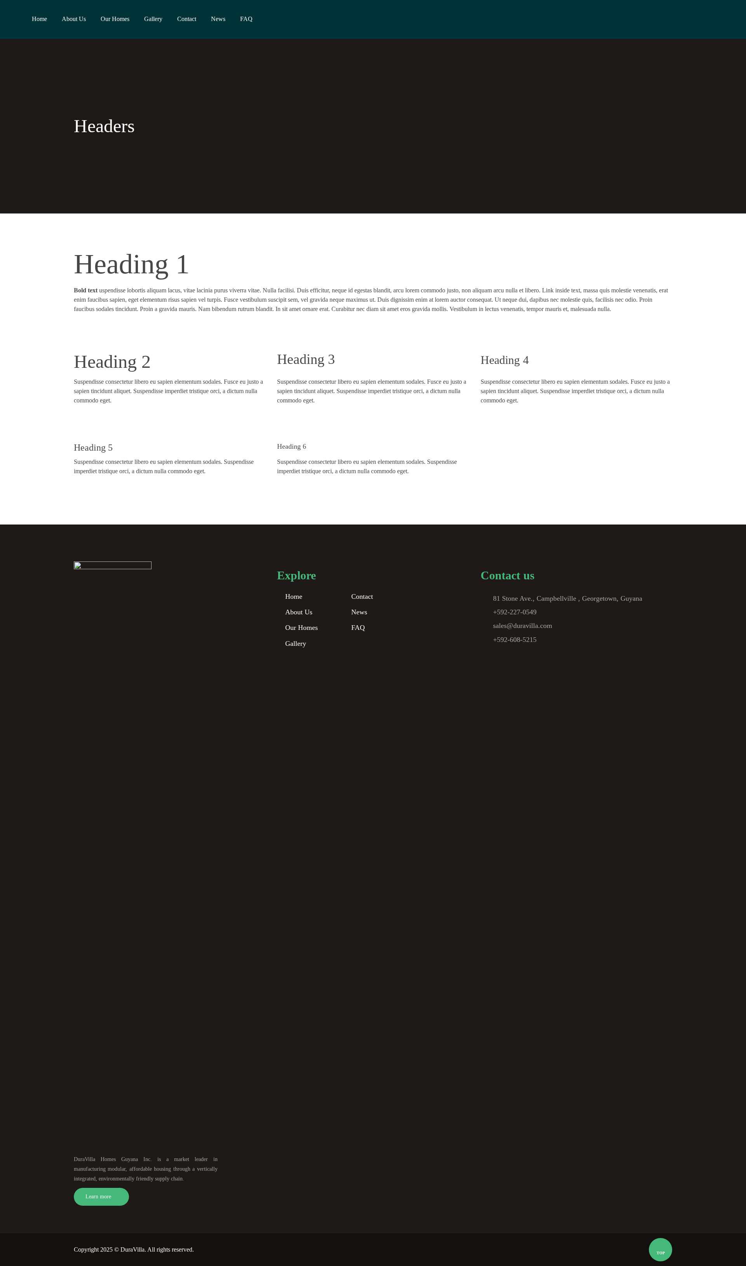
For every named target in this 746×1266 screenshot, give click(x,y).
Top (661, 1253)
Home (293, 596)
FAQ (358, 627)
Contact (362, 596)
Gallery (295, 643)
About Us (298, 612)
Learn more (98, 1197)
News (359, 612)
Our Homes (301, 627)
